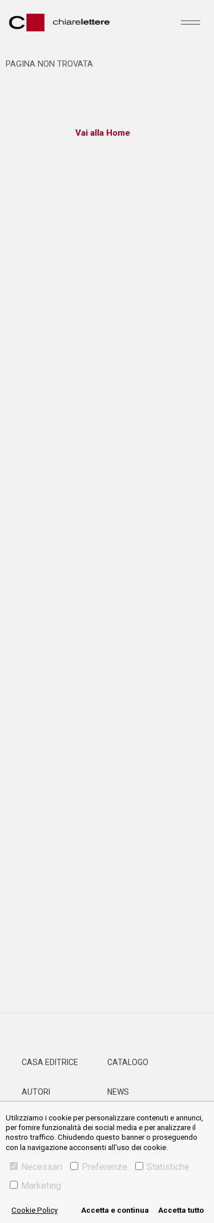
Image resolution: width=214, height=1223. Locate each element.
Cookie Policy (34, 1210)
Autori (36, 1091)
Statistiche (168, 1166)
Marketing (41, 1185)
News (118, 1091)
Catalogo (127, 1062)
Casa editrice (50, 1062)
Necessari (41, 1166)
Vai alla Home (102, 133)
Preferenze (104, 1166)
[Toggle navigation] (190, 22)
